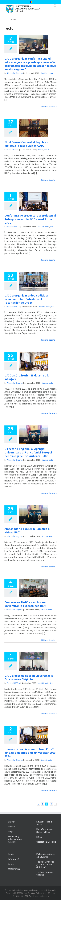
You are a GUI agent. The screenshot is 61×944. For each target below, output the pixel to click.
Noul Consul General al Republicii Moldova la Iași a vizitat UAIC (26, 143)
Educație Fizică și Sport (44, 823)
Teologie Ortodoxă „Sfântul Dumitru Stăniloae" (45, 864)
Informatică (13, 859)
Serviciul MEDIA (13, 227)
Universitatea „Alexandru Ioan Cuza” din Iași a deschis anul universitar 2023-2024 (30, 752)
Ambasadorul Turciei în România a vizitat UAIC (27, 530)
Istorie (11, 854)
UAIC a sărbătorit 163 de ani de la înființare (26, 377)
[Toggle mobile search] (55, 5)
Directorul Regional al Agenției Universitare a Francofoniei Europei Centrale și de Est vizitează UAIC (28, 452)
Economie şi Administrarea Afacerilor (15, 839)
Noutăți (44, 73)
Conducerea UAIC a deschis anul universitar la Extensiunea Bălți (25, 604)
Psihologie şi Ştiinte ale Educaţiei (45, 855)
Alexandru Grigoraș (15, 73)
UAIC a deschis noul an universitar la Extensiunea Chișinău (28, 677)
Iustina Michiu (13, 150)
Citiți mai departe (48, 107)
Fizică (39, 837)
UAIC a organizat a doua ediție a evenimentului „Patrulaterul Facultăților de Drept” (26, 299)
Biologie (12, 822)
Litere (11, 864)
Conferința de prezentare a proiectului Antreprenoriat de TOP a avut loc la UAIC (30, 219)
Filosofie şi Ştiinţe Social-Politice (44, 830)
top (51, 227)
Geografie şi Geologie (46, 842)
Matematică (14, 869)
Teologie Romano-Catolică (45, 873)
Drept (10, 831)
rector (50, 73)
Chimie (11, 826)
